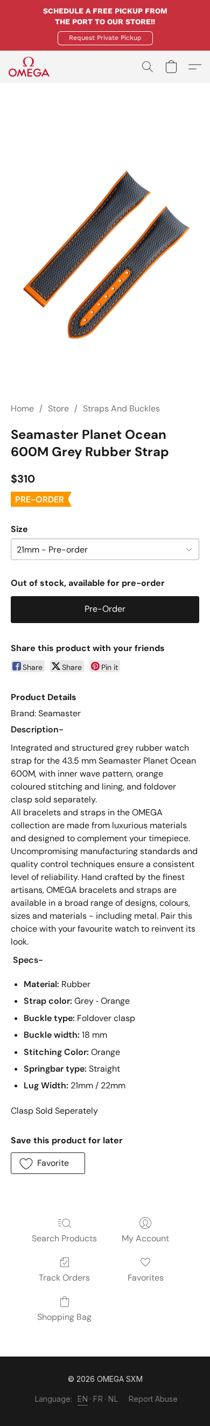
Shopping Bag (64, 1317)
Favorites (146, 1277)
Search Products (64, 1238)
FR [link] (98, 1398)
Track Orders (64, 1277)
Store (58, 408)
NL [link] (113, 1398)
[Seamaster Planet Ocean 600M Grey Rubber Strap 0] (105, 255)
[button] (105, 38)
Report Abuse (153, 1398)
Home (22, 408)
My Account (145, 1238)
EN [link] (83, 1398)
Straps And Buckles (121, 408)
